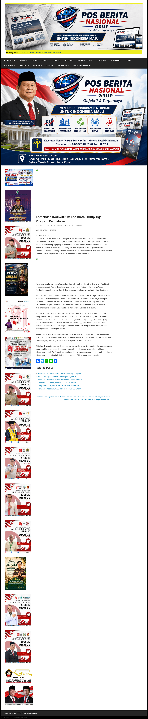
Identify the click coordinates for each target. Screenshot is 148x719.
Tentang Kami (63, 66)
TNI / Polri (68, 60)
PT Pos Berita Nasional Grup (27, 713)
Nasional (23, 60)
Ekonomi (56, 60)
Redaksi (49, 66)
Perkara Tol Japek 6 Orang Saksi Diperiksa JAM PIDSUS (38, 52)
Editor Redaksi (58, 225)
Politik (45, 60)
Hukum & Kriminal (84, 60)
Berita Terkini (9, 60)
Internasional (10, 66)
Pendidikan (101, 60)
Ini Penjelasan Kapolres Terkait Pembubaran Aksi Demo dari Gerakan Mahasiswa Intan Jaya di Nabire (74, 397)
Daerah (35, 60)
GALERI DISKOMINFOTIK (82, 66)
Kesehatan (24, 66)
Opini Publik (115, 60)
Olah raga (37, 66)
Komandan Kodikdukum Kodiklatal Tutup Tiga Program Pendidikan (86, 400)
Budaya (128, 60)
